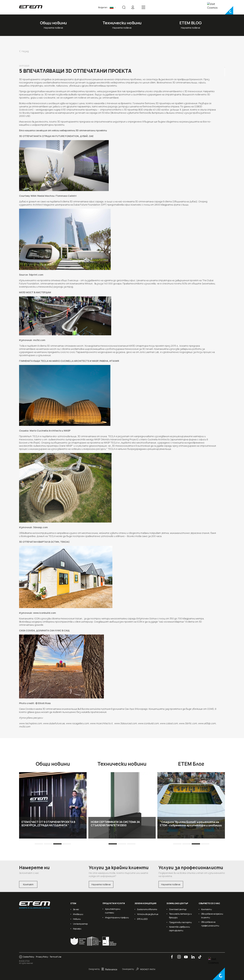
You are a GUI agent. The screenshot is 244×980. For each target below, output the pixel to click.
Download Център (177, 909)
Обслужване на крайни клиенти (212, 915)
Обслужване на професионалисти (210, 924)
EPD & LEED (142, 919)
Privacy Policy (42, 956)
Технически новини (122, 22)
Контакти (206, 909)
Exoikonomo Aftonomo (147, 909)
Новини (77, 919)
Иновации (78, 914)
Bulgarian (102, 7)
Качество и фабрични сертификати (179, 928)
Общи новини (53, 22)
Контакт (28, 884)
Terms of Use (55, 956)
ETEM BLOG (190, 22)
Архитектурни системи (112, 911)
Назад (25, 51)
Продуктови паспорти (180, 922)
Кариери (77, 928)
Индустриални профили (117, 917)
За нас (76, 909)
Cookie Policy (28, 956)
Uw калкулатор (80, 923)
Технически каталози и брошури (180, 915)
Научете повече (101, 884)
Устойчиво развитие (147, 914)
